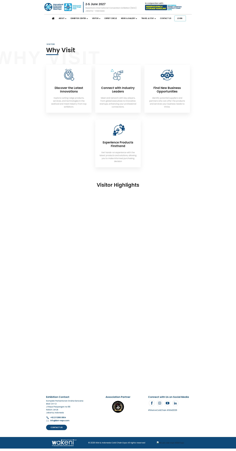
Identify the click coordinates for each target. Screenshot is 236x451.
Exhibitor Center (78, 18)
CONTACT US (57, 427)
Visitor (95, 18)
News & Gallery (128, 18)
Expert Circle (111, 18)
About (62, 18)
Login (179, 18)
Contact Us (165, 18)
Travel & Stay (147, 18)
